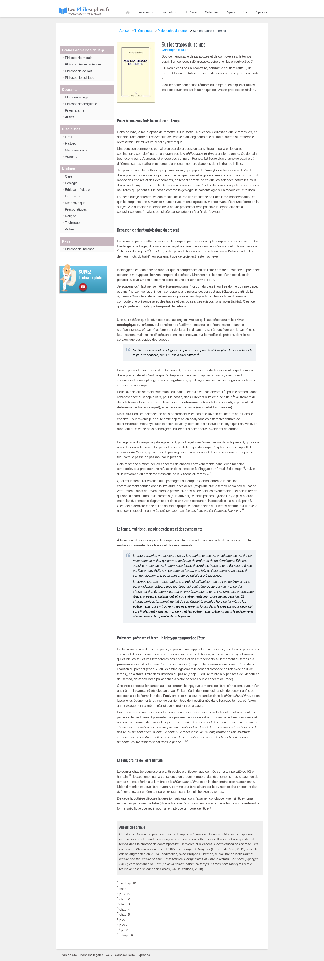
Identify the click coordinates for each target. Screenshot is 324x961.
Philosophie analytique (81, 104)
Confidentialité (125, 955)
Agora (230, 12)
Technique (72, 222)
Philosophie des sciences (83, 64)
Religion (70, 216)
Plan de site (69, 955)
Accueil (128, 13)
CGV (109, 955)
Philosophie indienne (79, 249)
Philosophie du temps (173, 30)
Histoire (70, 143)
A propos (261, 12)
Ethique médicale (77, 189)
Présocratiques (76, 209)
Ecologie (71, 183)
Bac (245, 12)
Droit (68, 137)
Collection (212, 12)
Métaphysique (75, 203)
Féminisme (73, 196)
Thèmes (191, 12)
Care (68, 176)
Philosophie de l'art (78, 71)
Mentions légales (91, 955)
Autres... (71, 117)
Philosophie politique (79, 77)
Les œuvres (145, 12)
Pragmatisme (74, 110)
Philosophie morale (78, 58)
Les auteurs (170, 12)
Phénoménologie (77, 97)
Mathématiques (76, 150)
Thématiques (143, 30)
